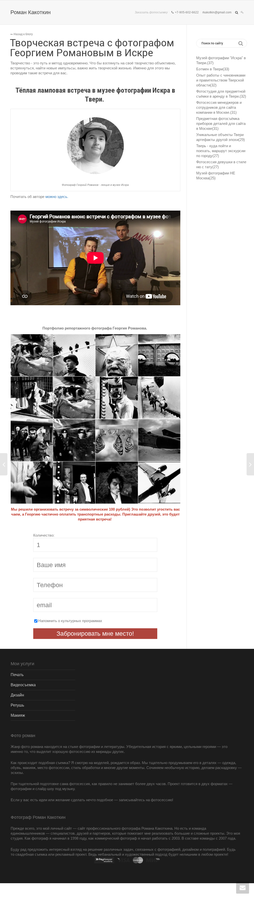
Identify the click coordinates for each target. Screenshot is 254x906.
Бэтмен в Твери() (212, 69)
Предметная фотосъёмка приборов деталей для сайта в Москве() (221, 123)
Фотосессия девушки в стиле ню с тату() (221, 164)
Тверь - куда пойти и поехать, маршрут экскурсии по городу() (220, 151)
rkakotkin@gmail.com (216, 12)
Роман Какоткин (30, 12)
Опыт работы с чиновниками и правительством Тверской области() (220, 80)
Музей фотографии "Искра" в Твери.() (221, 60)
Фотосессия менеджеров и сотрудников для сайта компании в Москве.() (219, 107)
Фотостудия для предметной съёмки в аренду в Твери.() (221, 93)
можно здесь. (57, 196)
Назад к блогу (23, 34)
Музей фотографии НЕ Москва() (215, 175)
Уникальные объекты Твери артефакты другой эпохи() (220, 137)
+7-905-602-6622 (187, 12)
